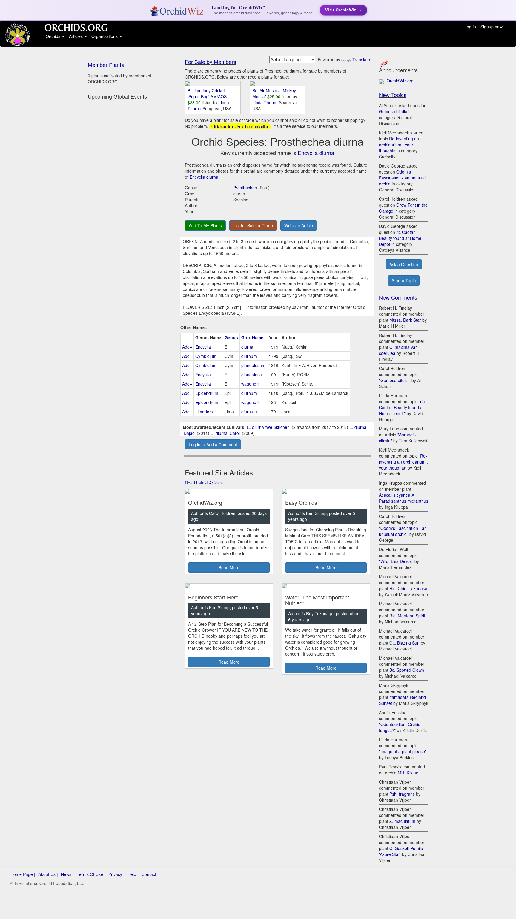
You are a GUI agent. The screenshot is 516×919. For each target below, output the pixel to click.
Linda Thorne (265, 102)
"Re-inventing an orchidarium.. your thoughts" (403, 462)
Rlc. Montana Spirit (407, 616)
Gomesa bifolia (393, 111)
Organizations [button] (105, 36)
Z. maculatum (402, 821)
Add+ (187, 347)
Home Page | (22, 874)
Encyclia (203, 347)
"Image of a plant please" (402, 751)
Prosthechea (245, 188)
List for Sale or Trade (253, 225)
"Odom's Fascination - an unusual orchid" (403, 531)
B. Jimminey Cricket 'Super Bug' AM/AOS (207, 93)
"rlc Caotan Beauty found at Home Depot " (402, 407)
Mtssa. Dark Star (405, 320)
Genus (231, 337)
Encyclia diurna (316, 153)
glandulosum (253, 365)
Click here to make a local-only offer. (240, 126)
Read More (228, 567)
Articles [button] (76, 36)
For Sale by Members (210, 61)
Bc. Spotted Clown (406, 670)
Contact (149, 874)
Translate (361, 59)
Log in (470, 27)
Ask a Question (403, 264)
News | (67, 874)
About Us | (48, 874)
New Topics (392, 95)
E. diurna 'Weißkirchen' (269, 427)
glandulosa (251, 375)
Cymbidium (205, 356)
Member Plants (106, 64)
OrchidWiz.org (400, 81)
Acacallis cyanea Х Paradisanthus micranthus (403, 498)
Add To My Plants (205, 225)
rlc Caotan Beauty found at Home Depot (400, 238)
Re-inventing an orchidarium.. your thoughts (399, 145)
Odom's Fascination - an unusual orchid (402, 178)
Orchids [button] (54, 36)
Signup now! (492, 27)
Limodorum (206, 412)
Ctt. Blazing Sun (404, 643)
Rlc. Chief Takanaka (408, 588)
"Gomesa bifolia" (394, 380)
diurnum (249, 356)
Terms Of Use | (91, 874)
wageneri (250, 384)
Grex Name (252, 337)
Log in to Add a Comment (213, 444)
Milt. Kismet (409, 773)
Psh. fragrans (402, 794)
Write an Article (298, 225)
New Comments (398, 297)
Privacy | (116, 874)
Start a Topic (404, 280)
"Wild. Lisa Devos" (396, 561)
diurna (247, 347)
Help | (133, 874)
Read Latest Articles (204, 483)
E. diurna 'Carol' (226, 433)
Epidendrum (206, 393)
